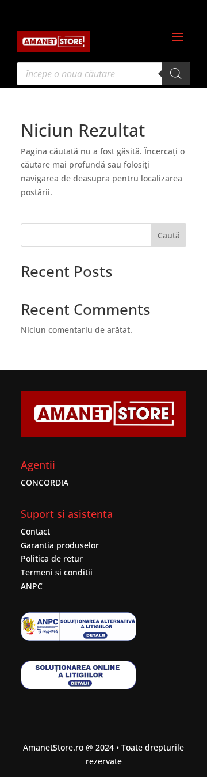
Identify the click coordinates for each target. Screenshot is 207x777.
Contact (35, 531)
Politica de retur (52, 558)
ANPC (32, 586)
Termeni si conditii (57, 572)
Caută (169, 235)
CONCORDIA (44, 482)
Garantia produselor (60, 545)
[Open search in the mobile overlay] (103, 73)
